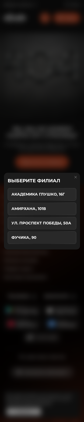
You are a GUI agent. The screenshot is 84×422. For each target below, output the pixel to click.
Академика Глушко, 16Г (38, 194)
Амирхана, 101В (28, 208)
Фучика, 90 (23, 237)
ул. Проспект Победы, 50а (41, 223)
